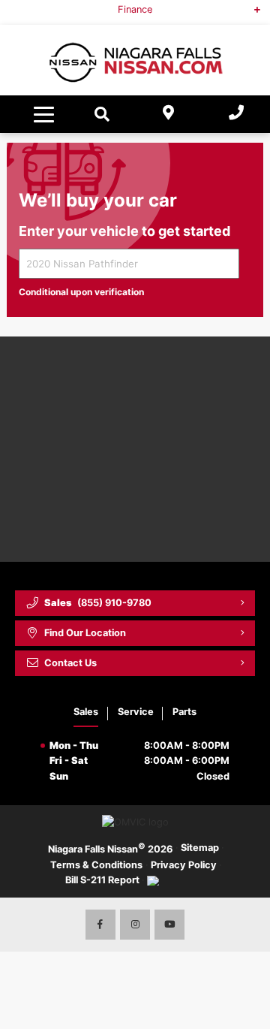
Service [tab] (136, 711)
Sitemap (200, 847)
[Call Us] (236, 114)
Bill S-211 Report (102, 880)
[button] (46, 114)
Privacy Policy (184, 865)
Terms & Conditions (96, 865)
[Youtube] (169, 925)
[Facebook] (101, 925)
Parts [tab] (184, 711)
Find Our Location (85, 632)
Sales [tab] (86, 711)
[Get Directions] (168, 114)
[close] (248, 11)
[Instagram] (135, 925)
